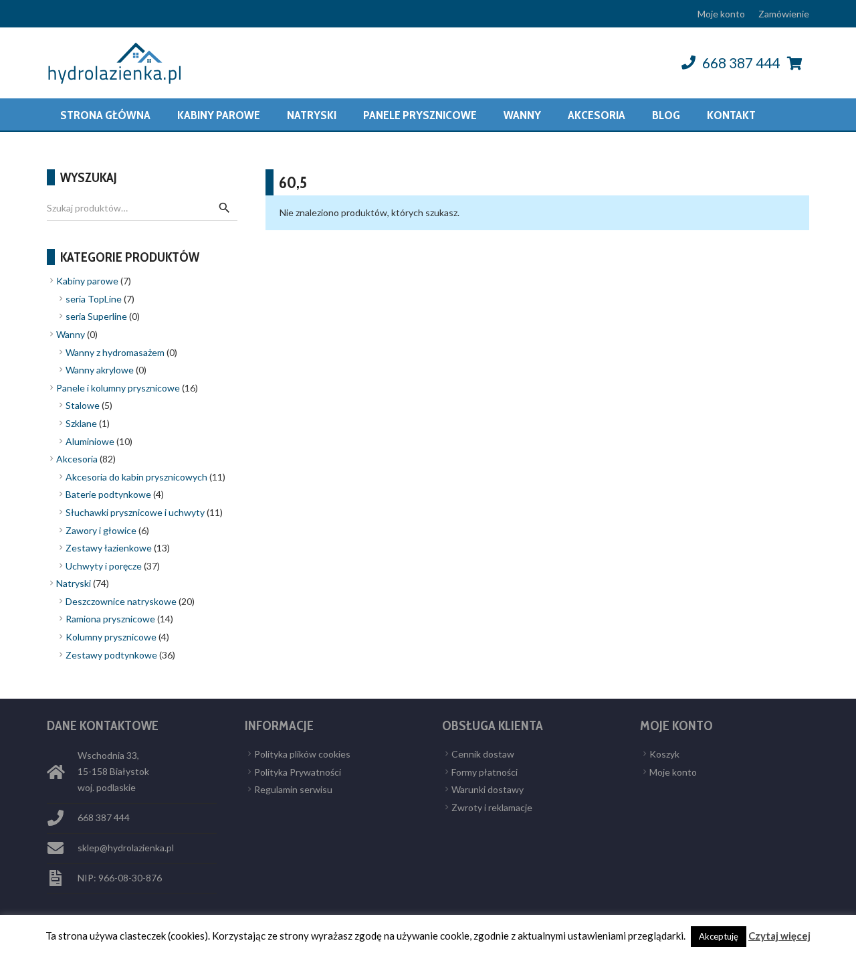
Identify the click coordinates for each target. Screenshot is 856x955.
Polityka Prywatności (297, 772)
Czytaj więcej (779, 936)
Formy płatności (484, 772)
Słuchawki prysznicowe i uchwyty (135, 512)
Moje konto (721, 13)
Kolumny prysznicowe (111, 636)
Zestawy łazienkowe (109, 547)
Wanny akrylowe (100, 369)
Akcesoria (77, 458)
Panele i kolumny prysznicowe (118, 388)
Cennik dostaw (482, 754)
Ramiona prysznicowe (110, 618)
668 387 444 (741, 62)
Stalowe (83, 405)
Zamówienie (783, 13)
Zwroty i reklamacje (491, 807)
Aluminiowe (90, 441)
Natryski (73, 583)
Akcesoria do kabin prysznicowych (136, 477)
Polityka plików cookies (302, 754)
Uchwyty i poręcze (104, 566)
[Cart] (794, 62)
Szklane (81, 423)
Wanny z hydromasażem (115, 352)
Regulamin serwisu (293, 789)
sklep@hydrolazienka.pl (126, 847)
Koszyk (664, 754)
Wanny (70, 334)
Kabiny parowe (87, 280)
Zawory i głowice (101, 530)
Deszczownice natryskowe (121, 601)
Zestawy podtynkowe (111, 655)
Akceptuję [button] (718, 936)
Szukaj (224, 208)
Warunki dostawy (487, 789)
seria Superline (96, 316)
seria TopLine (94, 299)
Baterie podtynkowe (108, 494)
